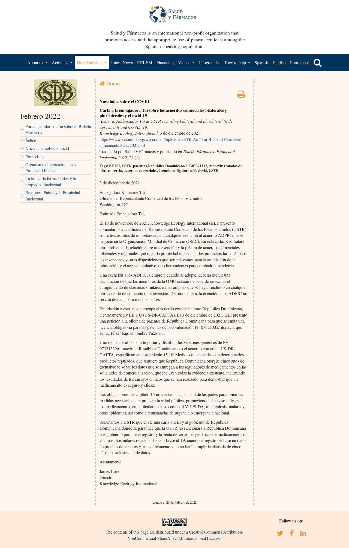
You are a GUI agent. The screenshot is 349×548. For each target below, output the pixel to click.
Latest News (122, 62)
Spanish (261, 62)
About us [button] (35, 62)
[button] (317, 62)
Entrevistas (34, 156)
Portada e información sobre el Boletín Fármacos (58, 129)
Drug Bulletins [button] (90, 62)
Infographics (209, 62)
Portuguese (299, 62)
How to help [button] (236, 62)
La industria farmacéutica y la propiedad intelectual (50, 181)
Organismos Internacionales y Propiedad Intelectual (50, 167)
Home (112, 83)
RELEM (144, 62)
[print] (241, 95)
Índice (30, 140)
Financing (165, 62)
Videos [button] (184, 62)
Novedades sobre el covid (47, 148)
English (279, 62)
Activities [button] (60, 62)
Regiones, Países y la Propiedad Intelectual (52, 195)
